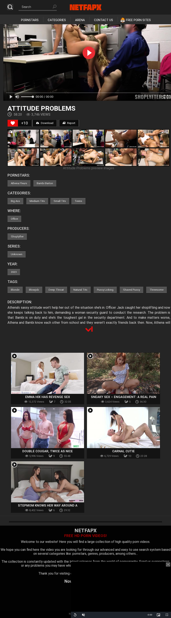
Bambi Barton (45, 183)
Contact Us (103, 20)
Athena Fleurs (19, 183)
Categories (57, 20)
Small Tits (60, 201)
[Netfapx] (85, 7)
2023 (14, 272)
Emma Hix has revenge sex (47, 397)
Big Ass (15, 201)
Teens (78, 201)
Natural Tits (80, 289)
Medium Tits (37, 201)
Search (10, 7)
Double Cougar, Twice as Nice (47, 451)
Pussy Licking (105, 289)
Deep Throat (56, 289)
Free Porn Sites (138, 20)
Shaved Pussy (131, 289)
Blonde (15, 289)
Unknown (16, 254)
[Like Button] (13, 123)
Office (14, 218)
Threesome (156, 289)
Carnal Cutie (123, 451)
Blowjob (34, 289)
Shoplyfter (17, 236)
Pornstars (30, 20)
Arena (80, 20)
